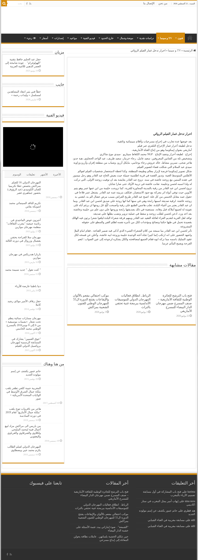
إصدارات (59, 38)
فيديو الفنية (89, 38)
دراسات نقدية (146, 38)
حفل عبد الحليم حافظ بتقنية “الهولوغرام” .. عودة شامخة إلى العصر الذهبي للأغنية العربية (23, 63)
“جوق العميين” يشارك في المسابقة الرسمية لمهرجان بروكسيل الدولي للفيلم (26, 342)
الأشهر (44, 174)
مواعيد (73, 38)
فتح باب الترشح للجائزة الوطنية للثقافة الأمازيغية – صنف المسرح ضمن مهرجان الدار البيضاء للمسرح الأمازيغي (174, 303)
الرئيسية (188, 50)
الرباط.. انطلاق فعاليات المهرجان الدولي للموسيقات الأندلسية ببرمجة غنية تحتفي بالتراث (132, 301)
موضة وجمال (126, 38)
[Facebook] (27, 3)
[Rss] (30, 3)
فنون (180, 38)
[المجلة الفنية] (170, 20)
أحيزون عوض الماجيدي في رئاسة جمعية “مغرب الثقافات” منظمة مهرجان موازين (23, 224)
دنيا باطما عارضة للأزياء (28, 286)
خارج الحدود (107, 38)
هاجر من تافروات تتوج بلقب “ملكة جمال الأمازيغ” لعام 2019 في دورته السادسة (23, 412)
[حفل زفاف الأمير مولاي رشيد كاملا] (52, 307)
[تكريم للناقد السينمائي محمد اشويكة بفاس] (52, 208)
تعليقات (30, 174)
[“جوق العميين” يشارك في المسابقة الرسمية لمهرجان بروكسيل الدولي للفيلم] (52, 344)
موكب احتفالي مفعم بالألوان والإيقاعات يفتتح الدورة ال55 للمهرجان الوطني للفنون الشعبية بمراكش (91, 301)
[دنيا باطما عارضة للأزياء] (52, 291)
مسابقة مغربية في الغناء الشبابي (166, 520)
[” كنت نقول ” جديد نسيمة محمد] (52, 275)
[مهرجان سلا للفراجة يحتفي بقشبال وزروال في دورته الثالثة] (52, 243)
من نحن (162, 3)
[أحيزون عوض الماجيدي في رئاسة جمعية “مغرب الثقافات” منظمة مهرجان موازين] (52, 225)
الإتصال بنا (148, 3)
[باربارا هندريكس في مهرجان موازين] (52, 259)
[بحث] (4, 3)
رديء (29, 38)
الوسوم (17, 174)
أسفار (45, 38)
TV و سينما (166, 38)
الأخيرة (57, 174)
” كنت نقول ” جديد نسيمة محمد (23, 269)
